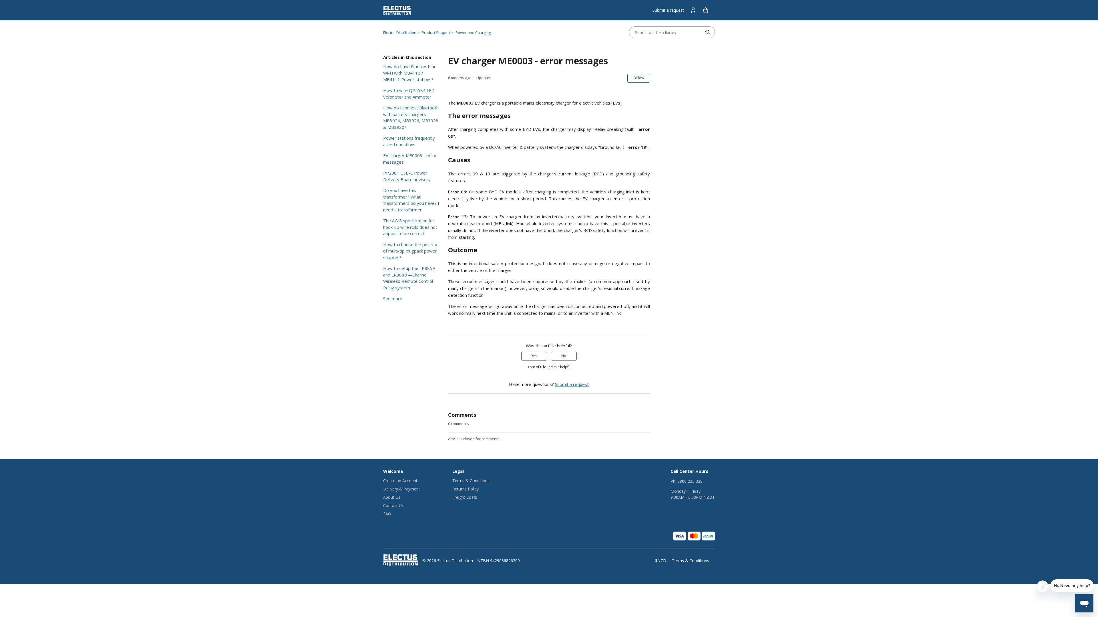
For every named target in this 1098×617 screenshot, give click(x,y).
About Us (391, 497)
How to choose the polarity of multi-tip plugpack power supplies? (410, 251)
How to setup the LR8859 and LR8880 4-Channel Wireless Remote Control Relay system (409, 278)
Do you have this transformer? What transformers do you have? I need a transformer (411, 200)
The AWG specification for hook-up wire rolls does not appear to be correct (410, 227)
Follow (638, 77)
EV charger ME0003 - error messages (410, 159)
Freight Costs (464, 497)
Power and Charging (473, 32)
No (563, 355)
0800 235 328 (690, 481)
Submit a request (668, 10)
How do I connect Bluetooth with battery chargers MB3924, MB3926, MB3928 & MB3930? (411, 117)
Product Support (436, 32)
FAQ (387, 513)
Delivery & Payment (401, 489)
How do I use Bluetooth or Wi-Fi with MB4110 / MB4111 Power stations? (409, 73)
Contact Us (393, 505)
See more (392, 298)
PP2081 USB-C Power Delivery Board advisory (407, 176)
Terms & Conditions (471, 480)
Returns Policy (465, 489)
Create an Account (400, 480)
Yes (534, 355)
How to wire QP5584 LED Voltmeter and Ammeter (409, 93)
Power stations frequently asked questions (409, 141)
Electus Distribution (399, 32)
